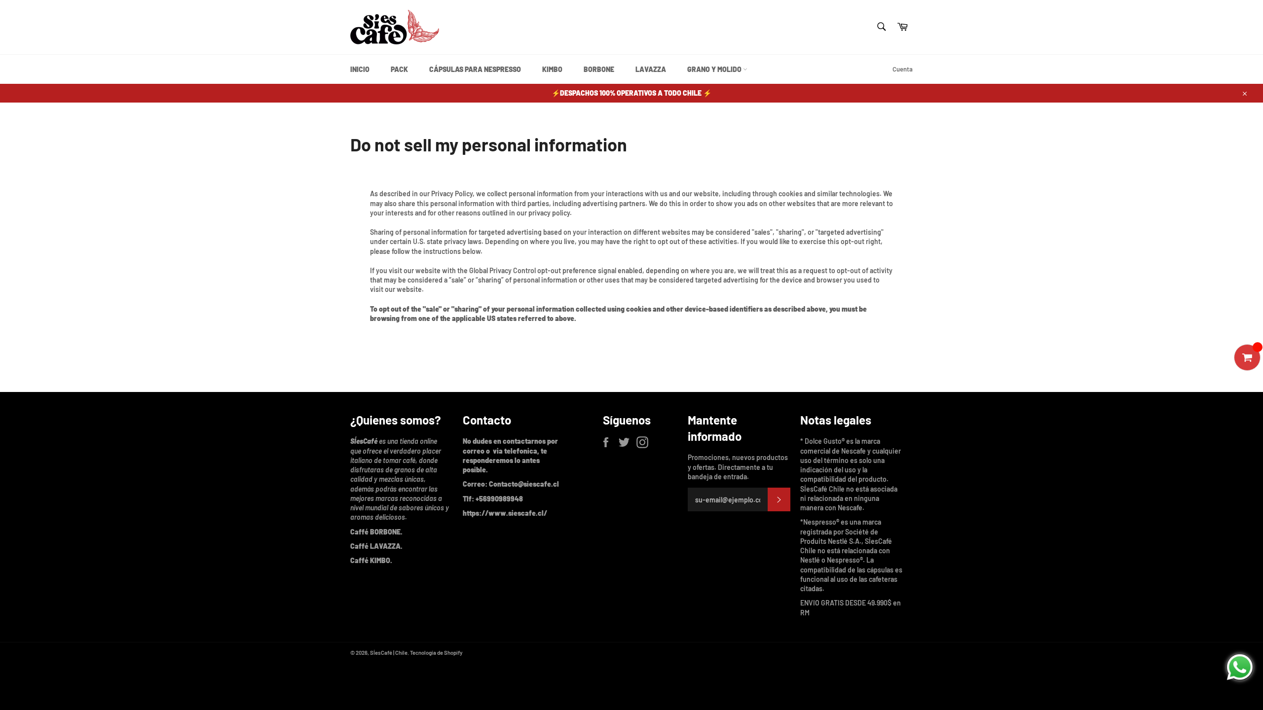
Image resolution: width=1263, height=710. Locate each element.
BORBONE (599, 69)
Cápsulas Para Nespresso (475, 69)
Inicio (360, 69)
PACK (399, 69)
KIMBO (552, 69)
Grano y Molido (715, 69)
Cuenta (902, 69)
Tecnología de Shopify (436, 652)
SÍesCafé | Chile (389, 652)
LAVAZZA (650, 69)
